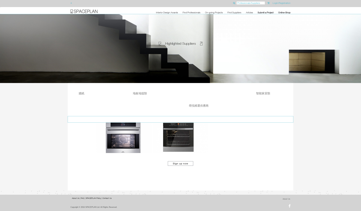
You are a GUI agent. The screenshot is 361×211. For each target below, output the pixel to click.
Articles (249, 12)
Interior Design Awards (167, 12)
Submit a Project (266, 12)
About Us (75, 198)
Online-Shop (284, 12)
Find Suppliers (234, 12)
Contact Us (107, 198)
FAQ (82, 198)
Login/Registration (281, 3)
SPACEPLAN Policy (93, 198)
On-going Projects (214, 12)
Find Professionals (191, 12)
